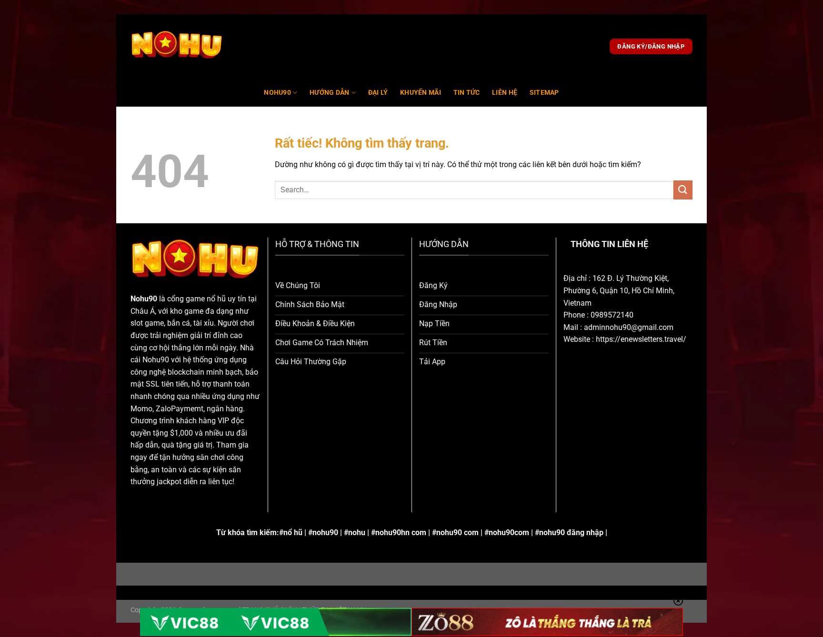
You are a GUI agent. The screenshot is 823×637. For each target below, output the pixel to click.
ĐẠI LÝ (378, 93)
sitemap (544, 93)
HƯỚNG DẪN (330, 93)
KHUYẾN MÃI (420, 93)
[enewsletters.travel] (176, 47)
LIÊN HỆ (504, 93)
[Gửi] (683, 189)
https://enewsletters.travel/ (641, 339)
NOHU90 (277, 93)
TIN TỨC (466, 93)
